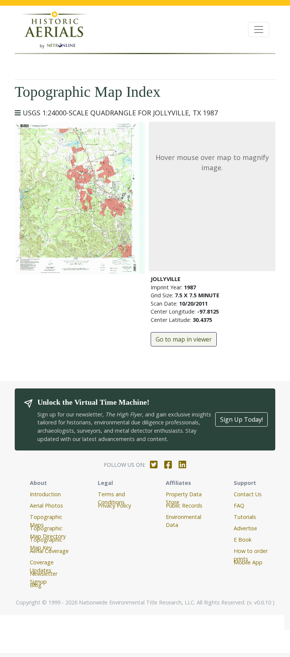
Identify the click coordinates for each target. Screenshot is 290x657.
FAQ (239, 505)
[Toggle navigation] (258, 29)
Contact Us (248, 494)
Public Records (184, 505)
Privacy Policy (114, 505)
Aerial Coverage (49, 550)
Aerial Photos (46, 505)
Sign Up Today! (241, 419)
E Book (242, 539)
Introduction (45, 494)
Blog (36, 585)
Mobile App (248, 562)
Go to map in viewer (184, 339)
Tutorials (245, 516)
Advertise (245, 528)
